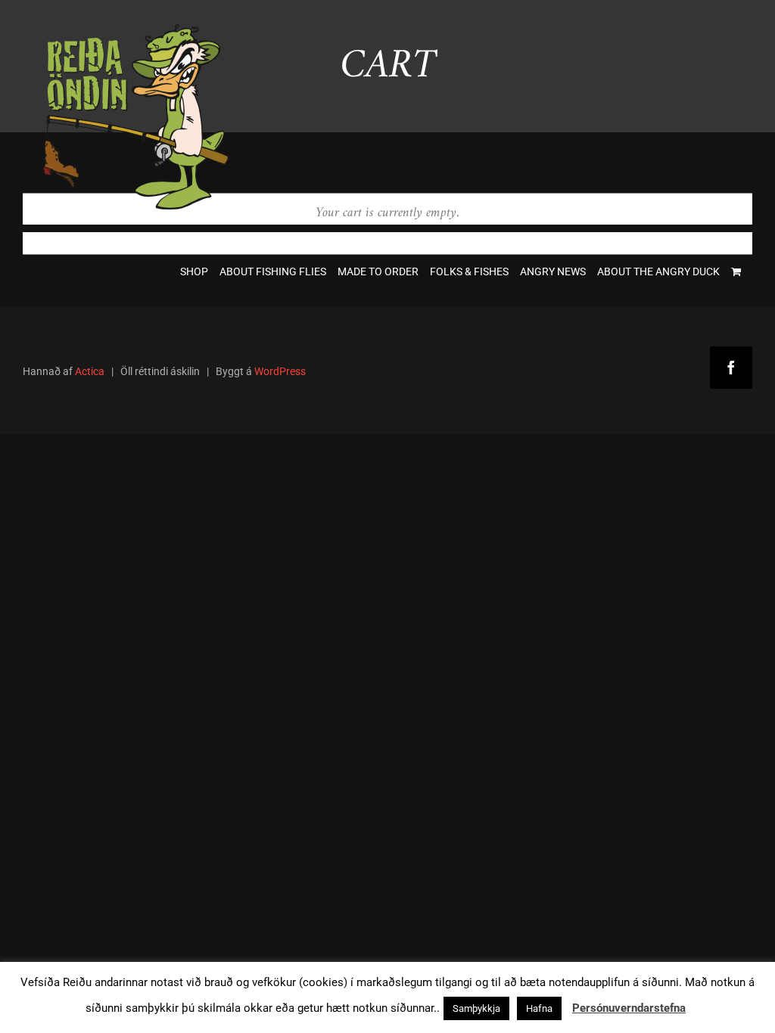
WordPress (280, 371)
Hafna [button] (539, 1008)
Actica (89, 371)
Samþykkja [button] (476, 1008)
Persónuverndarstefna (629, 1008)
